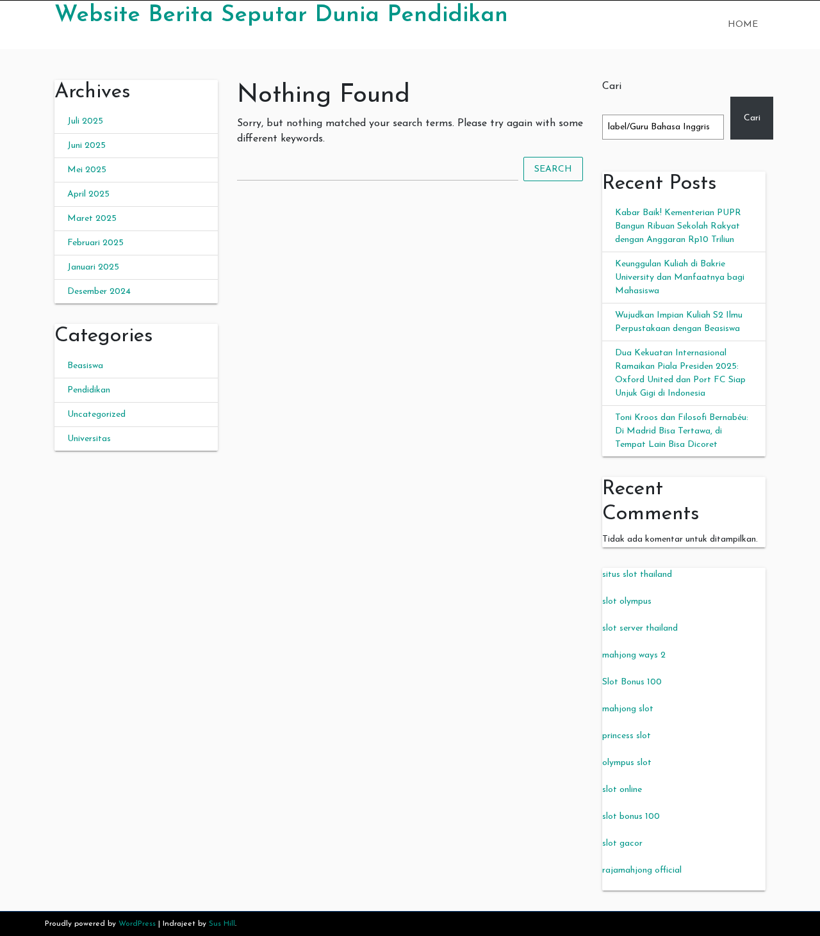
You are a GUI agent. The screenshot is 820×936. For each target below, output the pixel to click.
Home (743, 24)
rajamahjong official (642, 870)
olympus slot (627, 763)
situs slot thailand (637, 574)
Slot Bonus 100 (632, 682)
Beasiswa (85, 366)
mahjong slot (627, 709)
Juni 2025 (86, 145)
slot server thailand (640, 628)
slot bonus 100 (631, 816)
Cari (611, 86)
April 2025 (88, 194)
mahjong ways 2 (634, 655)
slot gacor (622, 843)
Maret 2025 (92, 218)
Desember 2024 (99, 291)
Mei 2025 (86, 170)
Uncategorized (96, 414)
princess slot (626, 736)
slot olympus (627, 601)
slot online (622, 790)
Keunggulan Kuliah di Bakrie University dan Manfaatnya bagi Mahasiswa (679, 277)
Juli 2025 (85, 121)
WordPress (137, 924)
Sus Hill (222, 924)
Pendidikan (88, 390)
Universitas (89, 439)
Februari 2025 (95, 243)
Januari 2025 (93, 267)
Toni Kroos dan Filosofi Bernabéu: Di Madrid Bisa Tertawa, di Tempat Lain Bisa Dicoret (681, 431)
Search (553, 169)
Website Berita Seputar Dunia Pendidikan (281, 15)
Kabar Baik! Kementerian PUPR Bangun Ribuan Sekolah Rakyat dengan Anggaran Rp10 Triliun (678, 226)
